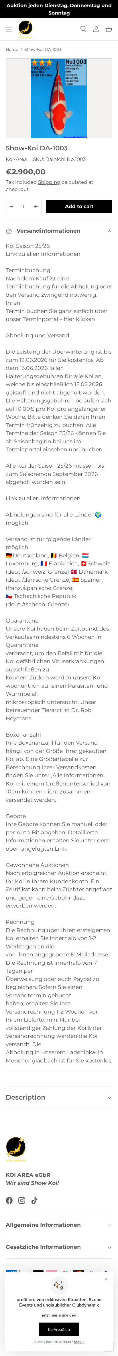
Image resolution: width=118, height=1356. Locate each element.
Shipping (49, 182)
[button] (109, 29)
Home (12, 49)
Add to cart (79, 206)
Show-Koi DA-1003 (42, 49)
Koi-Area (16, 159)
